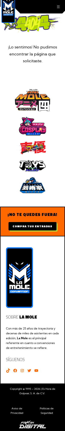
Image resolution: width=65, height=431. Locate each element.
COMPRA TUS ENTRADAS (32, 226)
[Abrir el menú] (58, 7)
